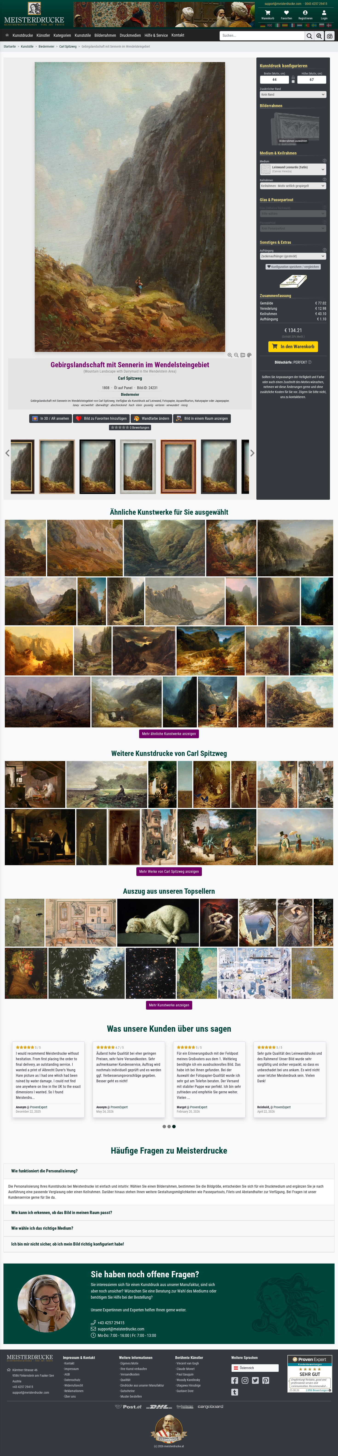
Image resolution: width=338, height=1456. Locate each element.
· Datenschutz (71, 1380)
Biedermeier (46, 47)
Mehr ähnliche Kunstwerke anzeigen (169, 734)
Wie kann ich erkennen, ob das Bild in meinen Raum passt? (61, 1212)
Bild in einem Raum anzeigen (205, 418)
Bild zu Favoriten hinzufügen (104, 418)
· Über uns (69, 1397)
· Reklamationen (73, 1391)
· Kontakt (68, 1363)
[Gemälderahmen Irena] (240, 466)
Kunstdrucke (23, 35)
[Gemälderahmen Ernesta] (159, 466)
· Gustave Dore (184, 1391)
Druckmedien (130, 35)
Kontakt (178, 35)
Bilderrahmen (105, 35)
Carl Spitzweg (68, 47)
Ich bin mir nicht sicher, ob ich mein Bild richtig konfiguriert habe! (67, 1244)
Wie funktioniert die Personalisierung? (44, 1171)
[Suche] (309, 35)
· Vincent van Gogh (187, 1363)
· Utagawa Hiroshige (188, 1385)
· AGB (66, 1374)
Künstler (43, 35)
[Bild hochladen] (330, 35)
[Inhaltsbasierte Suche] (319, 35)
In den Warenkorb (295, 346)
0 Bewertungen (139, 427)
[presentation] (7, 453)
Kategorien (62, 35)
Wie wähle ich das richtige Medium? (42, 1228)
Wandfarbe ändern (154, 418)
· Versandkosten (129, 1374)
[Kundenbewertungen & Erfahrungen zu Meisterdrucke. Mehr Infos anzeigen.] (309, 1373)
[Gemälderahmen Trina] (37, 466)
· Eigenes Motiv (128, 1363)
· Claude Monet (185, 1369)
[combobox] (293, 94)
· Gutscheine (127, 1391)
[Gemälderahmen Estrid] (78, 466)
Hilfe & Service (156, 35)
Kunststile (83, 35)
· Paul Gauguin (184, 1374)
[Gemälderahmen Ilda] (199, 466)
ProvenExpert (37, 1107)
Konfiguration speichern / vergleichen (295, 267)
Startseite (10, 47)
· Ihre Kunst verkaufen (133, 1369)
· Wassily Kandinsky (187, 1380)
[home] (7, 35)
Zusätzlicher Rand (270, 89)
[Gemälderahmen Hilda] (118, 466)
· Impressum (71, 1369)
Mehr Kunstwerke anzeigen (169, 1005)
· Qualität (124, 1380)
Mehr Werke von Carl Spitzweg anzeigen (169, 871)
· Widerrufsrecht (73, 1385)
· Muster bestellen (130, 1397)
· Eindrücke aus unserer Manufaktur (141, 1385)
